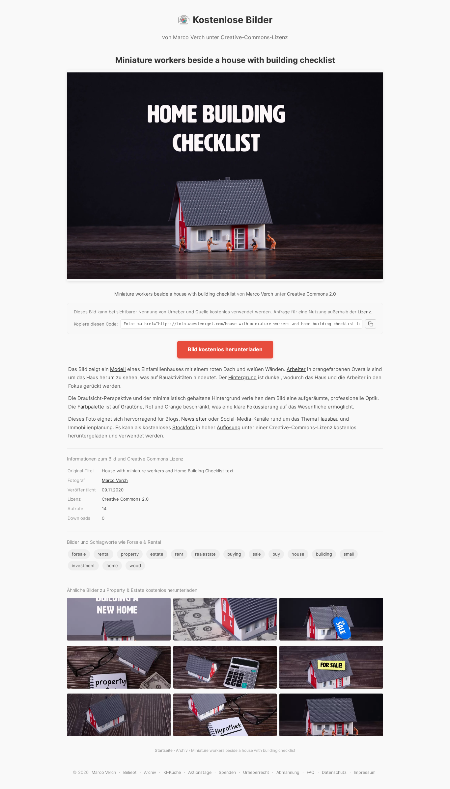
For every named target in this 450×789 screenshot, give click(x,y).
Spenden (227, 772)
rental (103, 554)
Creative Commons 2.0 (311, 294)
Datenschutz (334, 772)
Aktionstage (199, 772)
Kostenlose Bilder (232, 19)
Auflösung (228, 427)
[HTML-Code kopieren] (370, 324)
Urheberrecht (256, 772)
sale (257, 554)
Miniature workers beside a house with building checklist (175, 294)
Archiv (182, 750)
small (349, 554)
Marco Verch (259, 294)
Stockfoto (183, 427)
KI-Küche (172, 772)
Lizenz (364, 311)
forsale (79, 554)
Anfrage (281, 311)
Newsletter (194, 419)
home (112, 565)
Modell (118, 369)
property (130, 554)
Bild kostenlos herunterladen (225, 349)
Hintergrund (242, 377)
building (324, 554)
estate (156, 554)
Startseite (164, 750)
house (298, 554)
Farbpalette (90, 407)
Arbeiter (296, 369)
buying (234, 554)
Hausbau (328, 419)
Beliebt (130, 772)
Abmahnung (287, 772)
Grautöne (132, 407)
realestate (205, 554)
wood (135, 565)
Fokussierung (262, 407)
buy (276, 554)
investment (83, 565)
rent (179, 554)
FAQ (311, 772)
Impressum (365, 772)
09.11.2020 (113, 489)
